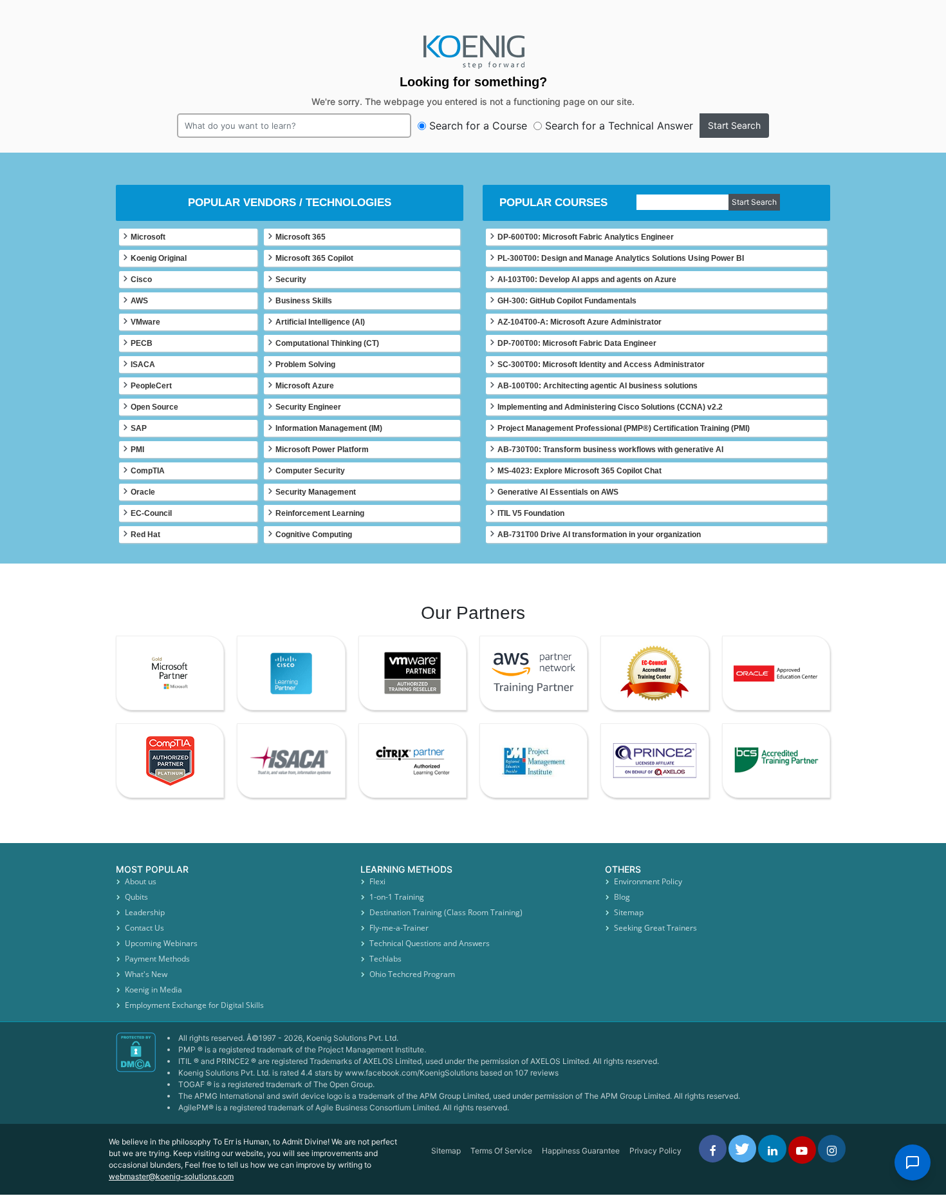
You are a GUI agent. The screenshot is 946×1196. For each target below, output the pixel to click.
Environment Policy (648, 881)
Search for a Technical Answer (619, 125)
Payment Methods (157, 958)
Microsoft (148, 237)
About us (140, 881)
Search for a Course (478, 125)
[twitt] (742, 1149)
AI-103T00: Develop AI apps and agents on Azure (586, 279)
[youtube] (802, 1150)
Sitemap (629, 912)
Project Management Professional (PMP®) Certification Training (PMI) (623, 428)
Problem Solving (305, 364)
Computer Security (310, 470)
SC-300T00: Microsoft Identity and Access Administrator (601, 364)
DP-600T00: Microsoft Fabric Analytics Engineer (585, 237)
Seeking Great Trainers (655, 927)
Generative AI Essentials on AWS (557, 492)
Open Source (154, 407)
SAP (139, 428)
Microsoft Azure (304, 385)
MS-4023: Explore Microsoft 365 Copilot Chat (579, 470)
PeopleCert (151, 385)
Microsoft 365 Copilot (314, 258)
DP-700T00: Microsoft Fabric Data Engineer (576, 343)
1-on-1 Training (396, 896)
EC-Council (151, 513)
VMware (145, 322)
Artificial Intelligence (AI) (320, 322)
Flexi (377, 881)
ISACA (143, 364)
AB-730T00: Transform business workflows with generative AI (610, 449)
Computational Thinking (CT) (327, 343)
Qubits (136, 896)
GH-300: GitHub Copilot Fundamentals (566, 300)
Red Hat (145, 534)
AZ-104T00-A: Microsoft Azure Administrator (579, 322)
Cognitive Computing (313, 534)
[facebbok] (713, 1149)
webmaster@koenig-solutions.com (171, 1176)
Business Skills (303, 300)
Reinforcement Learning (319, 513)
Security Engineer (308, 407)
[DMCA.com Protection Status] (136, 1078)
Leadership (145, 912)
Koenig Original (159, 258)
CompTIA (148, 470)
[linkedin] (772, 1149)
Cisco (141, 279)
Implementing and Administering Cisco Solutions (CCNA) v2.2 (610, 407)
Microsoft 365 (300, 237)
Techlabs (385, 958)
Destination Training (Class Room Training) (446, 912)
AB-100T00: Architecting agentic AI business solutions (597, 385)
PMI (137, 449)
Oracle (143, 492)
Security (290, 279)
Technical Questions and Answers (429, 943)
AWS (139, 300)
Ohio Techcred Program (412, 974)
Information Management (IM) (328, 428)
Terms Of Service (501, 1150)
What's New (146, 974)
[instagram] (832, 1149)
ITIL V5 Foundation (530, 513)
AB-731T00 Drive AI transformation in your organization (599, 534)
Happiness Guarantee (581, 1150)
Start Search (734, 125)
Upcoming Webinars (161, 943)
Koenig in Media (153, 989)
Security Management (315, 492)
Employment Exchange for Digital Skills (194, 1005)
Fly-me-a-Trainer (399, 927)
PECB (142, 343)
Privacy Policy (655, 1150)
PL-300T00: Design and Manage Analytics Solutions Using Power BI (620, 258)
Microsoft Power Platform (322, 449)
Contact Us (144, 927)
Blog (622, 896)
